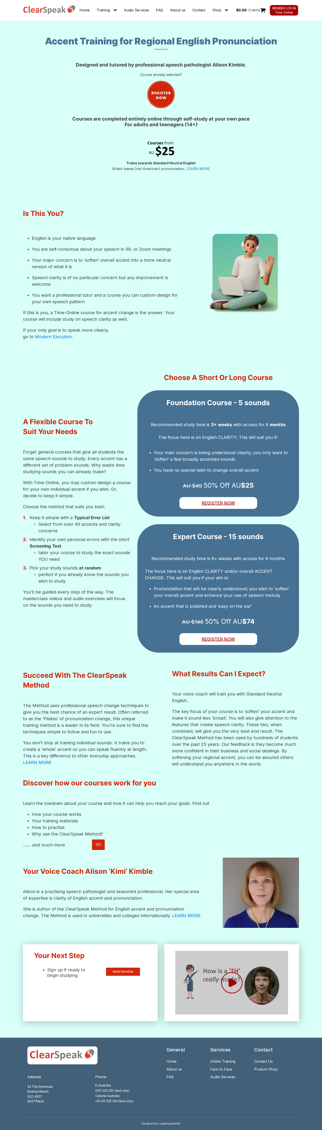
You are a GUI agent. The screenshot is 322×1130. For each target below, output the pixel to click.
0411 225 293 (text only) (112, 1090)
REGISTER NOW (218, 503)
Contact (198, 10)
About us (177, 10)
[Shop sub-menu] (227, 10)
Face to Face (221, 1069)
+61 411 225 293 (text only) (114, 1101)
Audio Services (136, 10)
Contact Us (263, 1061)
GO (98, 844)
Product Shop (266, 1069)
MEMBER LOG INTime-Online (284, 10)
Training (103, 10)
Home (85, 10)
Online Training (222, 1061)
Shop (216, 10)
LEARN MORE (198, 168)
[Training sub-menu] (116, 10)
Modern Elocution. (54, 336)
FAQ (159, 10)
